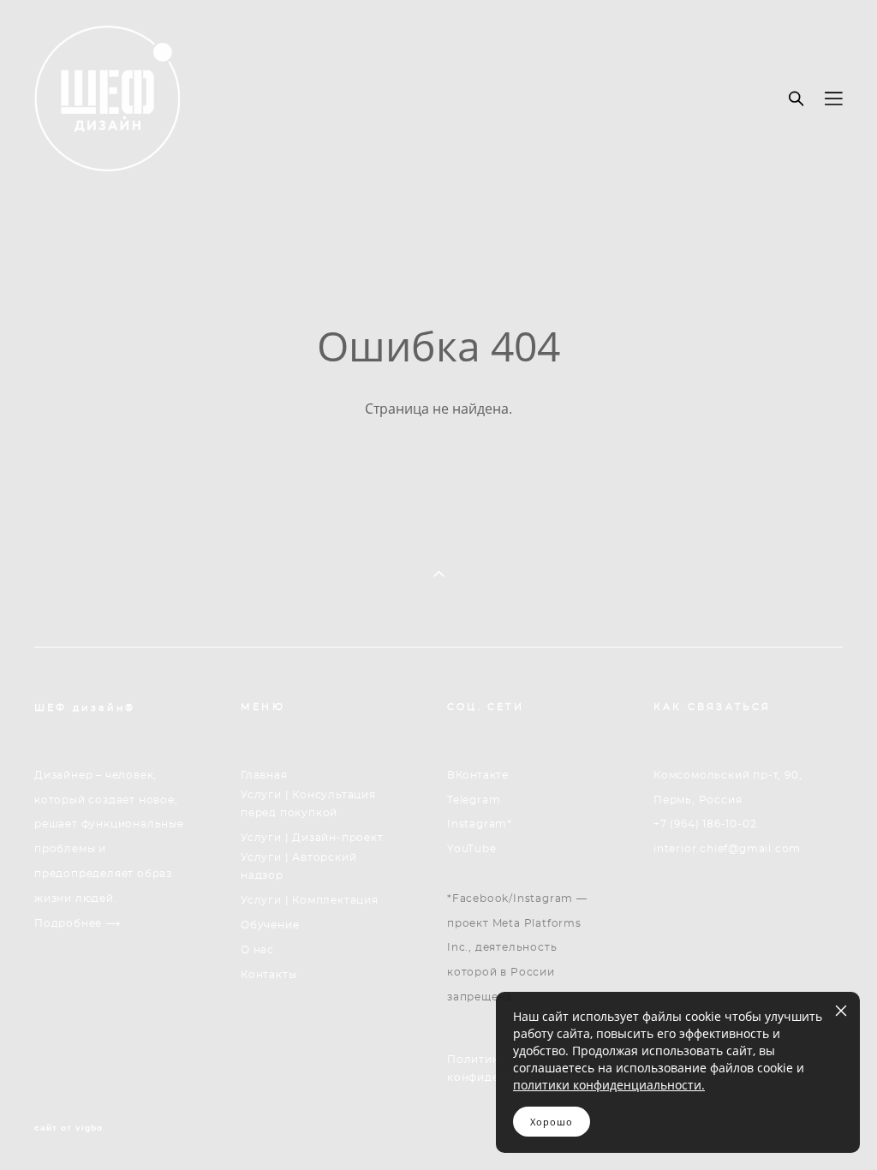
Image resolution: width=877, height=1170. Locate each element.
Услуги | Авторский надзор (298, 866)
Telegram (473, 800)
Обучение (270, 925)
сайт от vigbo (68, 1128)
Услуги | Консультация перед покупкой (308, 804)
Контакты (268, 975)
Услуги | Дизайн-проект (312, 838)
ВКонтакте (477, 775)
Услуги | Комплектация (310, 900)
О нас (257, 950)
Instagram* (479, 824)
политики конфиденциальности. (609, 1085)
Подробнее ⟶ (77, 923)
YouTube (472, 849)
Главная (264, 775)
